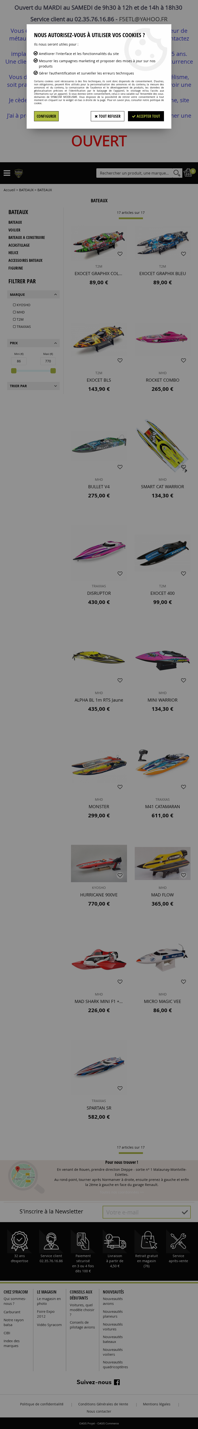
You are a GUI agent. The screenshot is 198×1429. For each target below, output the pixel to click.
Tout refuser (109, 116)
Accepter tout (148, 116)
